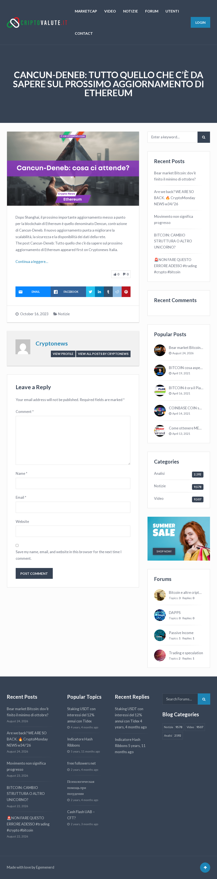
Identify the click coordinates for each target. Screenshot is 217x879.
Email (21, 497)
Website (22, 521)
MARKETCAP (86, 11)
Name (21, 473)
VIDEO (110, 11)
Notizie (64, 314)
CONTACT (84, 33)
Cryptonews (52, 343)
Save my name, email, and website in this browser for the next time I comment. (68, 555)
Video (159, 498)
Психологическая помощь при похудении (80, 787)
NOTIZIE (130, 11)
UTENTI (172, 11)
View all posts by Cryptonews (103, 353)
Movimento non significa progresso (173, 219)
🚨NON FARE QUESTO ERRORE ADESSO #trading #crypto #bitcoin (175, 265)
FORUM (151, 11)
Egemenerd (45, 867)
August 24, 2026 (183, 353)
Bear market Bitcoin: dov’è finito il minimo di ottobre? (175, 176)
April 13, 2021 (181, 433)
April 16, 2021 (181, 393)
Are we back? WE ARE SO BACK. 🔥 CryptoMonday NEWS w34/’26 (174, 197)
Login (200, 22)
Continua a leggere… (31, 261)
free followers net (81, 763)
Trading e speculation (186, 653)
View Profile (63, 353)
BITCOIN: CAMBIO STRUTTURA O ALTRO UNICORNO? (173, 241)
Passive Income (181, 632)
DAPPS (175, 612)
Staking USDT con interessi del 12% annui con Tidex (81, 715)
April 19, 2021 (181, 373)
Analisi (159, 473)
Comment (25, 411)
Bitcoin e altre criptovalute (190, 592)
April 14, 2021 (181, 413)
